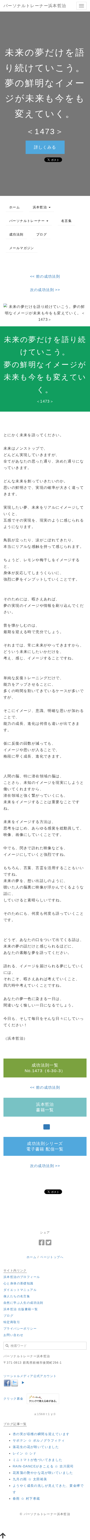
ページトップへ (51, 1257)
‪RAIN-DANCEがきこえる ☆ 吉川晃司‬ (43, 1466)
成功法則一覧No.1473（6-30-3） (45, 1068)
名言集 (66, 221)
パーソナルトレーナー (27, 221)
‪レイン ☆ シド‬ (24, 1453)
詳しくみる (45, 147)
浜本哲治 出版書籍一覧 (20, 1309)
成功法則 (16, 234)
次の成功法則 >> (45, 290)
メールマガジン (21, 248)
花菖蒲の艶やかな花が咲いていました (43, 1473)
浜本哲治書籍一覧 (45, 1107)
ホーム (14, 207)
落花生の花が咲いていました (36, 1447)
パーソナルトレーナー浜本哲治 (34, 5)
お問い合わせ (13, 1335)
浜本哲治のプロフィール (21, 1277)
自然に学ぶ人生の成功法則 (23, 1302)
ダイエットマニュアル (20, 1290)
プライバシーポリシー (20, 1328)
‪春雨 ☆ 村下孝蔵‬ (26, 1498)
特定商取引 (11, 1322)
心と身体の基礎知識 (18, 1283)
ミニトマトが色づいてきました (38, 1460)
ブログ (41, 234)
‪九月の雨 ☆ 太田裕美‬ (30, 1479)
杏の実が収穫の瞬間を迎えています (41, 1434)
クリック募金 (13, 1398)
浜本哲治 (40, 207)
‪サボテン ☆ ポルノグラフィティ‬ (39, 1440)
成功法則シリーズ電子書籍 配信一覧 (45, 1146)
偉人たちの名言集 (16, 1296)
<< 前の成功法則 (45, 276)
